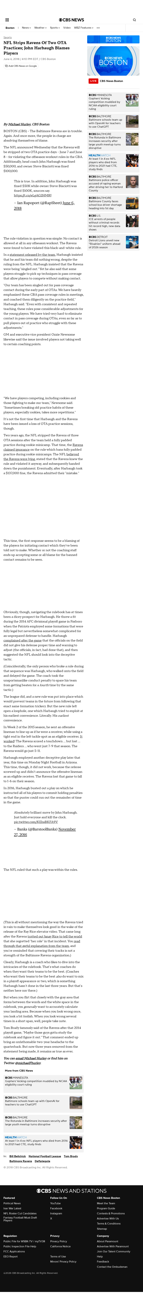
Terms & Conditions (109, 1223)
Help (100, 1256)
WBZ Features (83, 27)
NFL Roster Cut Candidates (19, 1213)
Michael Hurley (19, 124)
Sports (54, 27)
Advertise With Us (108, 1218)
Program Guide (106, 1208)
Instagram (56, 1213)
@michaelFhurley (27, 1063)
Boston (10, 28)
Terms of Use (58, 1256)
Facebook (56, 1208)
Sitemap (102, 1228)
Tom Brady (71, 1156)
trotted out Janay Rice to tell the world (55, 937)
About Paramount (107, 1241)
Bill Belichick (17, 1156)
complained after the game (22, 641)
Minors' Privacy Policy (63, 1261)
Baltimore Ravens (20, 1161)
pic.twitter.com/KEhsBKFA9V (36, 822)
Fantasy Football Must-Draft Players (20, 1219)
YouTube (55, 1203)
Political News (12, 1203)
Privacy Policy (58, 1241)
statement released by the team (32, 255)
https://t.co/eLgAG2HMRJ (32, 196)
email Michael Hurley (31, 1058)
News (25, 27)
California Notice (60, 1246)
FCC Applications (14, 1251)
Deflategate (42, 1161)
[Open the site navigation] (28, 19)
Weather (39, 27)
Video (67, 27)
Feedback (103, 1261)
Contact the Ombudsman (112, 1266)
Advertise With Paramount (113, 1246)
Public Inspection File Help (19, 1246)
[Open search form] (134, 20)
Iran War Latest (12, 1208)
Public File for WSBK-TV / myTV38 (24, 1241)
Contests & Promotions (111, 1213)
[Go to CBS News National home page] (71, 20)
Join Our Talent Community (113, 1251)
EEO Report (10, 1256)
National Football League (45, 1156)
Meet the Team (106, 1203)
